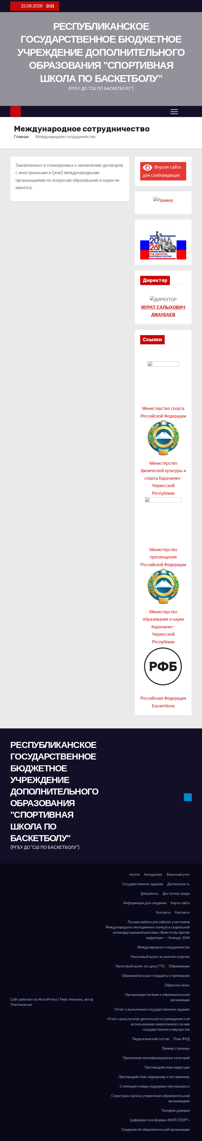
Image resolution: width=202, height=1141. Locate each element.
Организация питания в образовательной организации (157, 997)
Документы (149, 893)
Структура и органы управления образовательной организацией (150, 1098)
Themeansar (21, 1004)
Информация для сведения (144, 902)
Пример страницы (176, 1048)
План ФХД (181, 1038)
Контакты (163, 912)
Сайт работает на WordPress (34, 999)
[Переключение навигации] (174, 111)
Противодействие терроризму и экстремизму (154, 1076)
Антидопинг (153, 874)
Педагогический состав (150, 1038)
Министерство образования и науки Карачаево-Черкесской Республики (163, 627)
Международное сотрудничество (163, 947)
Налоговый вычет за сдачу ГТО (140, 966)
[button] (186, 111)
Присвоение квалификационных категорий (156, 1057)
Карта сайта (180, 902)
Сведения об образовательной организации (155, 1129)
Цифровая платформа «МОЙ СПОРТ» (160, 1120)
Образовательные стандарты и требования (156, 975)
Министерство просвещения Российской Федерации (163, 557)
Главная (21, 136)
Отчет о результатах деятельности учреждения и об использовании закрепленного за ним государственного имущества (148, 1024)
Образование (179, 966)
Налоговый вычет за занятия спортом (160, 956)
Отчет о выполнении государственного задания (152, 1009)
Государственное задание (142, 884)
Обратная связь (177, 985)
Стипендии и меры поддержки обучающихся (155, 1086)
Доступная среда (176, 893)
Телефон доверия (175, 1110)
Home (134, 874)
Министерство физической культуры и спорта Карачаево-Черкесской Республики (163, 478)
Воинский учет (178, 874)
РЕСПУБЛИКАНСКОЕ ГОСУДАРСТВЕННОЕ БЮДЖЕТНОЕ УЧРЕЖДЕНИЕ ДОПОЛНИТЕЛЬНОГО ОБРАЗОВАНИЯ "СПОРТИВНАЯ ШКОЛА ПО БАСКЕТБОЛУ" (101, 52)
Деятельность (178, 884)
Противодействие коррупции (167, 1067)
